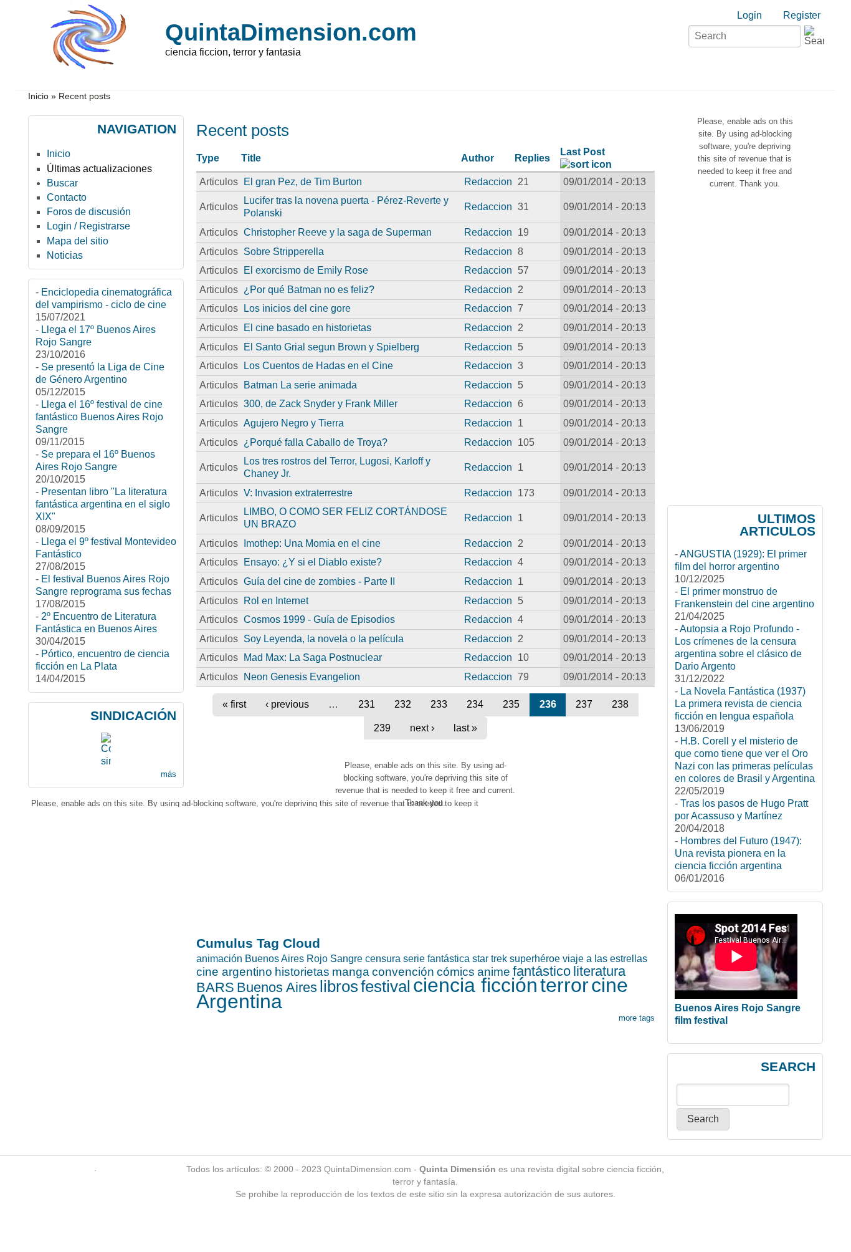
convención (403, 971)
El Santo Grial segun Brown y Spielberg (331, 347)
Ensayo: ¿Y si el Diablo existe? (313, 562)
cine (609, 985)
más (168, 774)
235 (511, 704)
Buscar (62, 183)
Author (477, 158)
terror (564, 985)
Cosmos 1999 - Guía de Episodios (319, 619)
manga (350, 971)
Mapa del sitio (77, 241)
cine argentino (234, 971)
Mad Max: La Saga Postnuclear (313, 657)
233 (438, 704)
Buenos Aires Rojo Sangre (304, 958)
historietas (302, 971)
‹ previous (287, 704)
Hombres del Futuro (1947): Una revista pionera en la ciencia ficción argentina (738, 853)
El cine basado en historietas (307, 327)
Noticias (65, 255)
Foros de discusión (89, 211)
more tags (637, 1018)
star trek (489, 958)
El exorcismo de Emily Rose (306, 270)
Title (251, 158)
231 (366, 704)
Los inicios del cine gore (297, 308)
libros (339, 986)
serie (414, 958)
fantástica (448, 958)
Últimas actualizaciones (99, 168)
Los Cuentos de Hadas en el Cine (318, 365)
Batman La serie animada (300, 385)
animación (219, 958)
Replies (532, 158)
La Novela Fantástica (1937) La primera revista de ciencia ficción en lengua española (740, 703)
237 (584, 704)
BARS (215, 987)
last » (465, 728)
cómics (456, 971)
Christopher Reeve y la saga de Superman (338, 232)
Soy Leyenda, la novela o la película (324, 638)
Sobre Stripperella (284, 251)
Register (801, 15)
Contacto (67, 197)
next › (422, 728)
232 (402, 704)
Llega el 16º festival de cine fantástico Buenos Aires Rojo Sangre (99, 417)
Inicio (38, 96)
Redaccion (488, 181)
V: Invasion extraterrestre (298, 493)
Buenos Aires (277, 987)
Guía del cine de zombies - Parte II (319, 581)
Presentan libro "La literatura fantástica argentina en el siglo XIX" (103, 504)
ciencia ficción (475, 985)
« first (234, 704)
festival (386, 986)
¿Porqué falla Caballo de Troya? (315, 442)
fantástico (542, 971)
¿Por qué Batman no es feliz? (309, 289)
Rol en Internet (276, 600)
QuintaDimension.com (291, 32)
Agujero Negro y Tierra (294, 423)
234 (475, 704)
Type (207, 158)
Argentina (239, 1001)
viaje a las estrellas (605, 958)
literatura (599, 971)
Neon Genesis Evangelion (302, 677)
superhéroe (535, 958)
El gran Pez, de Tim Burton (303, 181)
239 (382, 728)
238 (620, 704)
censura (383, 958)
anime (493, 971)
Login (749, 15)
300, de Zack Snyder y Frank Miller (320, 403)
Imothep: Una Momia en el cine (312, 543)
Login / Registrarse (88, 226)
